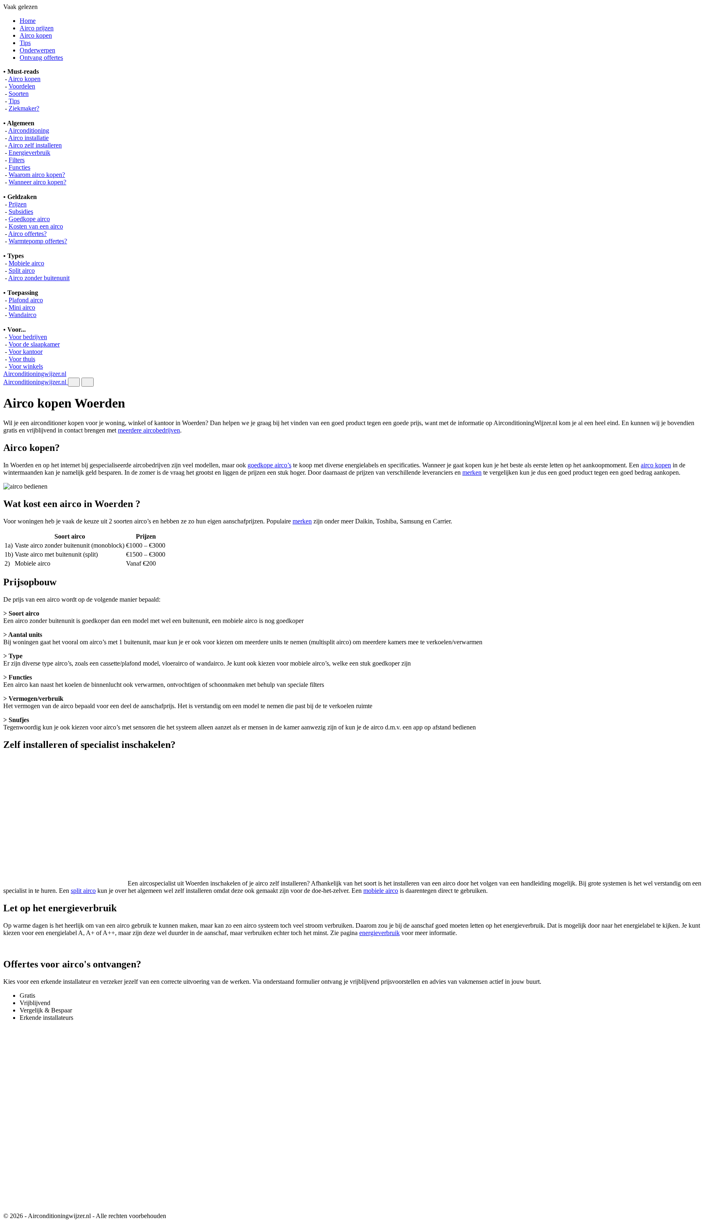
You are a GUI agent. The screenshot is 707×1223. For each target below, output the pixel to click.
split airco (83, 890)
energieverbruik (379, 932)
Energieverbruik (29, 152)
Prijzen (18, 204)
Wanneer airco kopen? (37, 182)
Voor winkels (26, 366)
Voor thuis (22, 359)
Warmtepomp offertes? (38, 241)
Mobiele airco (26, 263)
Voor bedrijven (28, 336)
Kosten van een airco (36, 226)
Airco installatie (28, 137)
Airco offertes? (27, 233)
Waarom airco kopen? (37, 174)
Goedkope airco (29, 218)
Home (28, 20)
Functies (19, 167)
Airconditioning (28, 130)
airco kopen (656, 465)
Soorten (19, 93)
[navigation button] (74, 382)
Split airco (22, 270)
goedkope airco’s (269, 465)
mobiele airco (380, 890)
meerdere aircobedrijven (149, 430)
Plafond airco (26, 300)
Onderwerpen (37, 50)
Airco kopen (36, 35)
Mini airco (22, 307)
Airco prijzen (37, 28)
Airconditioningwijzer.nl (34, 373)
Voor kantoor (26, 351)
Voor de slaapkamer (34, 344)
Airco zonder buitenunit (39, 277)
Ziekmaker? (24, 108)
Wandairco (22, 314)
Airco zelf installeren (35, 145)
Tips (25, 42)
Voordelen (22, 86)
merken (472, 472)
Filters (17, 159)
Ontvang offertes (41, 57)
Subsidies (21, 211)
